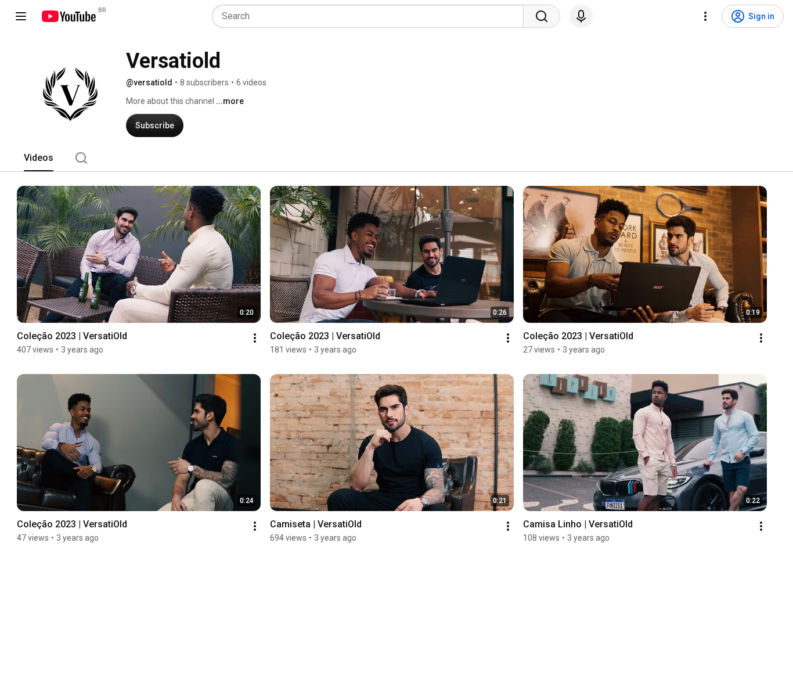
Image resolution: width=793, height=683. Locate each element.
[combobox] (371, 16)
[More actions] (254, 338)
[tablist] (396, 158)
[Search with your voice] (581, 16)
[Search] (541, 16)
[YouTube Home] (68, 16)
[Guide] (21, 16)
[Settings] (705, 16)
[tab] (38, 158)
